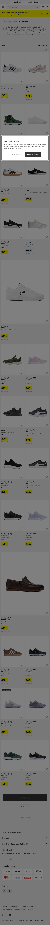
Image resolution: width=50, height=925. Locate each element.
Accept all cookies (32, 154)
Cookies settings (16, 154)
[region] (25, 148)
